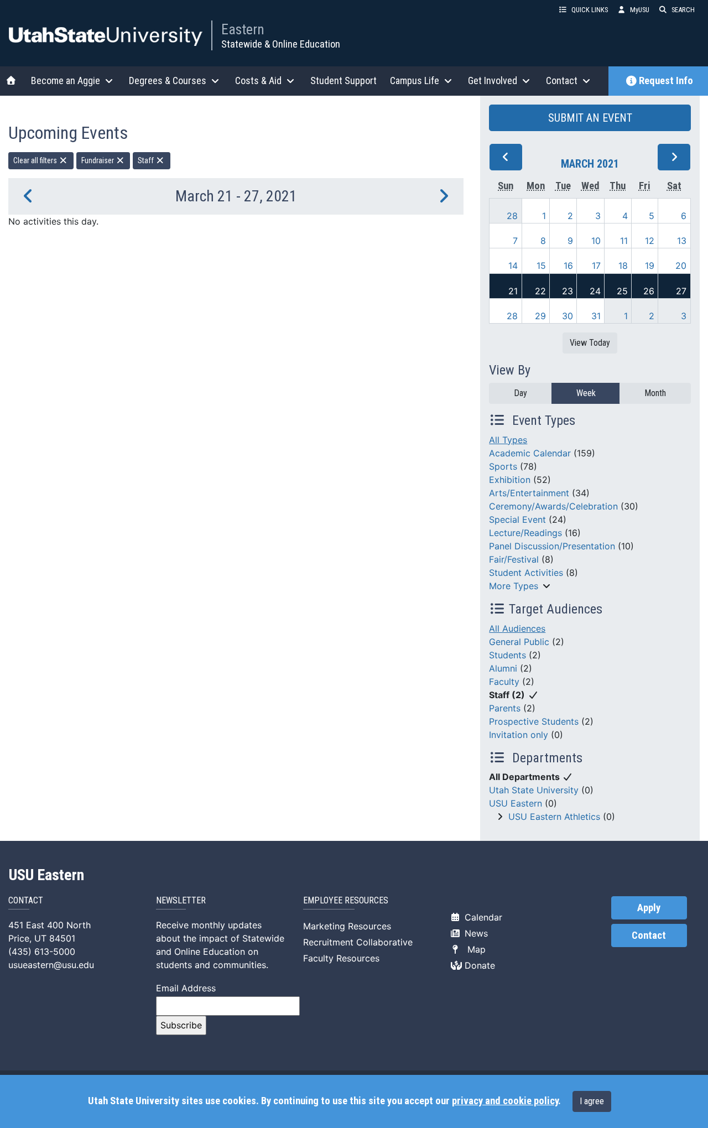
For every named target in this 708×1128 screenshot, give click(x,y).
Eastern (242, 29)
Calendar (482, 917)
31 (596, 315)
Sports (503, 466)
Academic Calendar (530, 453)
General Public (519, 641)
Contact (649, 935)
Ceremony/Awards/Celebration (553, 506)
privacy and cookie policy (505, 1101)
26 (648, 291)
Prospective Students (534, 721)
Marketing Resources (347, 926)
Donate (478, 965)
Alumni (503, 668)
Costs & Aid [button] (258, 80)
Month (655, 393)
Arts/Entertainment (529, 492)
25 (622, 291)
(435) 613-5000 (41, 951)
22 (540, 291)
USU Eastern (515, 803)
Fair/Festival (514, 559)
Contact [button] (561, 80)
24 (595, 291)
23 (567, 291)
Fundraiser (98, 160)
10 (596, 240)
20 (680, 265)
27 (681, 291)
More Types (513, 585)
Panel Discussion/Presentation (552, 546)
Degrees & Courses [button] (167, 80)
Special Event (517, 519)
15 (541, 265)
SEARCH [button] (683, 10)
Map (474, 949)
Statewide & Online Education (280, 44)
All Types (508, 439)
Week (586, 393)
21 (513, 291)
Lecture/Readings (525, 532)
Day (520, 393)
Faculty (504, 681)
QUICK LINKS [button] (589, 10)
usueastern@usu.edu (51, 964)
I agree (592, 1101)
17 (596, 265)
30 (567, 315)
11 (624, 240)
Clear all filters (36, 160)
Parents (504, 708)
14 (513, 265)
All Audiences (517, 628)
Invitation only (518, 734)
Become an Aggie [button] (65, 80)
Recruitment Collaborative (358, 942)
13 (681, 240)
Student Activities (526, 572)
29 (540, 315)
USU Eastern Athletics (554, 816)
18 (623, 265)
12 (649, 240)
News (475, 933)
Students (507, 655)
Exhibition (509, 479)
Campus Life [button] (414, 80)
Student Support (343, 80)
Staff (146, 160)
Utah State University (534, 790)
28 (512, 215)
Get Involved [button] (492, 80)
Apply (648, 908)
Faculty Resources (341, 958)
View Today (590, 342)
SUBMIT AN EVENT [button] (590, 117)
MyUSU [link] (639, 10)
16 (568, 265)
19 (649, 265)
